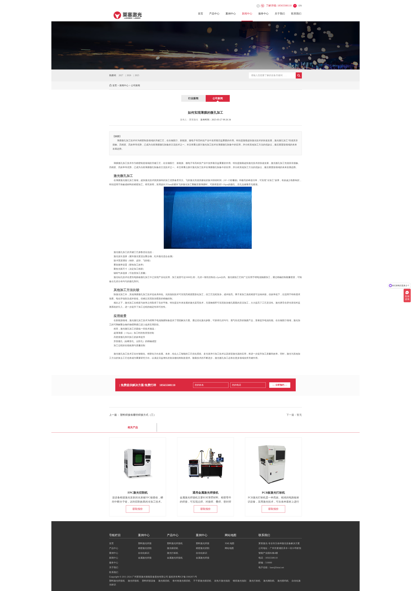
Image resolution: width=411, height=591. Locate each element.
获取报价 (137, 509)
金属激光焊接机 (175, 558)
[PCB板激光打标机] (273, 463)
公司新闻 (135, 85)
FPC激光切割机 (138, 492)
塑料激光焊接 (145, 543)
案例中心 (231, 13)
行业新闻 (193, 98)
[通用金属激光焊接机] (205, 463)
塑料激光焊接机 (175, 543)
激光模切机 (172, 548)
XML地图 (229, 543)
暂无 (299, 414)
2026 (129, 75)
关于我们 (280, 13)
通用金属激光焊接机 (205, 492)
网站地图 (229, 548)
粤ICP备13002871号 (187, 577)
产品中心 (214, 13)
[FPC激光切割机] (137, 463)
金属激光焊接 (145, 558)
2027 (121, 75)
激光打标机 (172, 553)
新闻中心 (247, 13)
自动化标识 (143, 553)
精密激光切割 (145, 548)
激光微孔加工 (277, 163)
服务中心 (263, 13)
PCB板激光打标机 (273, 492)
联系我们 (296, 13)
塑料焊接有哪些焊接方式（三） (138, 414)
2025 (137, 75)
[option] (205, 45)
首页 (200, 13)
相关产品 (133, 427)
